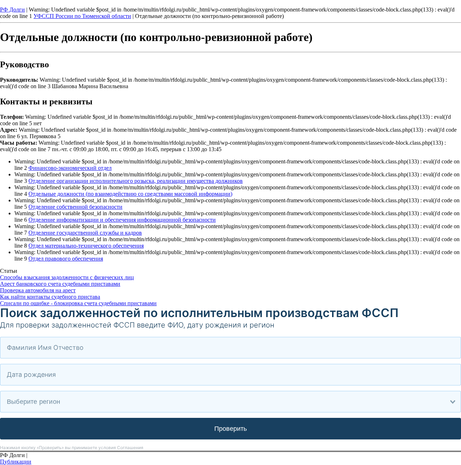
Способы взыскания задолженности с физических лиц (67, 277)
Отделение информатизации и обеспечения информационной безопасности (122, 220)
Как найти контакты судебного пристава (50, 297)
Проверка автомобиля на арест (38, 290)
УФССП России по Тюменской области (82, 16)
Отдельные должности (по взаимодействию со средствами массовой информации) (130, 194)
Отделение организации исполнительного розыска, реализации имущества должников (135, 181)
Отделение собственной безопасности (75, 207)
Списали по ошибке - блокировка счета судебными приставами (78, 303)
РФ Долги (12, 9)
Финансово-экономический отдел (70, 168)
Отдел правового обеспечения (65, 259)
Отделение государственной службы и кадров (85, 233)
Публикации (15, 462)
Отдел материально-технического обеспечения (86, 246)
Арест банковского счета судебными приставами (60, 284)
